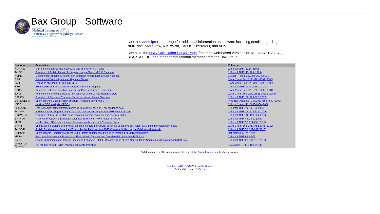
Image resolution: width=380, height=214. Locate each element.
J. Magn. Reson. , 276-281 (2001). (248, 76)
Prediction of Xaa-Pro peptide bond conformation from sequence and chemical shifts (80, 115)
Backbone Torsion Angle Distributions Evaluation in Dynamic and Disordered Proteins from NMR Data (89, 136)
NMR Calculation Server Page (173, 53)
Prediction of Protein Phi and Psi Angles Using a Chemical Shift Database (74, 72)
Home (171, 165)
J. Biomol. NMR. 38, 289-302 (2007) (247, 97)
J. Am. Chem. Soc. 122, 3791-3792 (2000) (250, 79)
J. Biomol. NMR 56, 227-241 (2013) (247, 129)
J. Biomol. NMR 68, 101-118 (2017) (247, 140)
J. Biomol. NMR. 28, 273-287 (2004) (247, 86)
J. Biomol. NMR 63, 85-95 (242, 136)
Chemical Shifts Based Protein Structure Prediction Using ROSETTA (71, 100)
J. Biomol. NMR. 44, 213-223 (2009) (247, 111)
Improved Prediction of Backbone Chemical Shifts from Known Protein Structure (78, 118)
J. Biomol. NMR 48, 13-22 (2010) (245, 118)
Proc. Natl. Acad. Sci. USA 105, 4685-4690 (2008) (254, 100)
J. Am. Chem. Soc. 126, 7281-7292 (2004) (250, 90)
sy (204, 168)
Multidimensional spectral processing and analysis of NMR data (69, 68)
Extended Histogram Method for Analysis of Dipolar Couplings (68, 86)
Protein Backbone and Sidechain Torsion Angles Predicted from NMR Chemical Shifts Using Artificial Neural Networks (98, 129)
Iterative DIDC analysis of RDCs (52, 104)
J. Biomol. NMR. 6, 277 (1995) (244, 68)
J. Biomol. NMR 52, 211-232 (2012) (247, 122)
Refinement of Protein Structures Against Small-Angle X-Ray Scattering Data (76, 93)
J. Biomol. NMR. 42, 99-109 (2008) (246, 108)
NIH (180, 165)
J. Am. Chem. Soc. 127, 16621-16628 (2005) (252, 93)
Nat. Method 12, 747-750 (241, 133)
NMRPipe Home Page (158, 42)
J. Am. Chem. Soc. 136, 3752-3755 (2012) (250, 125)
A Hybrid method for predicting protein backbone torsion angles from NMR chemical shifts (83, 111)
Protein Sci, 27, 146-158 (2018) (245, 145)
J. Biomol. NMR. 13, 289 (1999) (245, 72)
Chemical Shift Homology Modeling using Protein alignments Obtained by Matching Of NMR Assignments (91, 133)
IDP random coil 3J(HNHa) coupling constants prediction (65, 145)
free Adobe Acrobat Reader (200, 152)
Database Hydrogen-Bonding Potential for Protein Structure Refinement (73, 90)
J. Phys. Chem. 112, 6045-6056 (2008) (248, 104)
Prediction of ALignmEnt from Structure (56, 83)
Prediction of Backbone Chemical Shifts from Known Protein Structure (72, 97)
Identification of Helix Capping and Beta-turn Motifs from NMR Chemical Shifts (77, 122)
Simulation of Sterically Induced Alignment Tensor (61, 79)
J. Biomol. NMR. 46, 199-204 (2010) (247, 115)
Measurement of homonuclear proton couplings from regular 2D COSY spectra (77, 76)
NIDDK (190, 165)
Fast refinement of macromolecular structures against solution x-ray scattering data (79, 108)
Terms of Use (205, 165)
